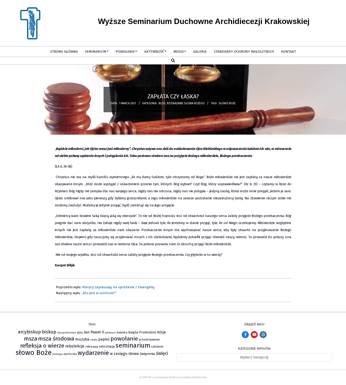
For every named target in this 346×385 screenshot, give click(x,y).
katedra (122, 332)
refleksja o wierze (42, 345)
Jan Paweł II (94, 332)
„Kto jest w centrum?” (99, 293)
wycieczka (70, 354)
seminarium (133, 345)
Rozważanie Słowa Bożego (186, 103)
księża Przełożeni (142, 332)
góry (80, 332)
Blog (162, 103)
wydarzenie (93, 353)
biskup (49, 332)
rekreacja (91, 346)
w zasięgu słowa (124, 353)
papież (104, 339)
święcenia (147, 354)
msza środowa (56, 338)
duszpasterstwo (66, 332)
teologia (57, 354)
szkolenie (157, 346)
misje (161, 332)
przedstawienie (149, 339)
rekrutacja (107, 346)
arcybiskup (29, 332)
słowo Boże (227, 103)
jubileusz (110, 332)
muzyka (82, 339)
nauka (93, 339)
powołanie (124, 338)
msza (30, 338)
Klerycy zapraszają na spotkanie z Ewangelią (118, 287)
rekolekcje (74, 346)
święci (162, 353)
